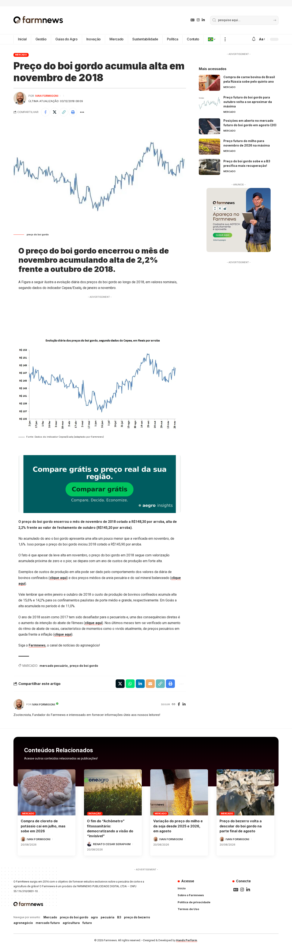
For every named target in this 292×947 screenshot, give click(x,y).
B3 (119, 917)
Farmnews (37, 645)
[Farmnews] (38, 20)
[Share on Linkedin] (140, 683)
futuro (87, 923)
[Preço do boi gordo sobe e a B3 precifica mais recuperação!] (209, 167)
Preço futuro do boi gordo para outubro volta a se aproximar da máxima (247, 101)
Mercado (21, 54)
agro (94, 917)
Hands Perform (186, 940)
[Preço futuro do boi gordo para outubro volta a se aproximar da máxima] (209, 103)
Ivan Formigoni (46, 95)
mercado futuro (48, 923)
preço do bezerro (137, 917)
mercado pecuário (54, 665)
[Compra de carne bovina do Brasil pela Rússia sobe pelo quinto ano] (209, 83)
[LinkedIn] (203, 20)
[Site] (173, 704)
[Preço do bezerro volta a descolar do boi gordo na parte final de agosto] (245, 792)
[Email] (150, 683)
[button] (225, 39)
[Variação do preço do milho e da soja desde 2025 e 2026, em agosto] (179, 792)
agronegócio (23, 923)
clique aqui (58, 578)
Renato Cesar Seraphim (112, 844)
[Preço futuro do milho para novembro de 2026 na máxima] (209, 147)
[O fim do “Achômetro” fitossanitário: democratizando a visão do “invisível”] (113, 792)
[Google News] (193, 20)
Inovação (94, 813)
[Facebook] (178, 704)
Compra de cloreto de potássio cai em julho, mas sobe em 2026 (43, 826)
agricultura (71, 923)
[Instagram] (198, 20)
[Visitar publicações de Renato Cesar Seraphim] (89, 844)
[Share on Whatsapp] (130, 683)
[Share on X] (54, 112)
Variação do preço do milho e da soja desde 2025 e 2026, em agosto (178, 826)
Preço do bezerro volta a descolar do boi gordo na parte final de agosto (241, 826)
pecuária (107, 917)
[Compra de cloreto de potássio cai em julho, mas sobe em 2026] (46, 792)
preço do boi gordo (84, 665)
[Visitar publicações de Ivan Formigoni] (19, 98)
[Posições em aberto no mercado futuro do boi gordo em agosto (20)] (209, 126)
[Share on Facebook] (45, 112)
